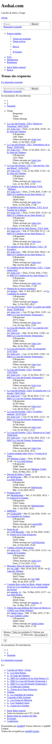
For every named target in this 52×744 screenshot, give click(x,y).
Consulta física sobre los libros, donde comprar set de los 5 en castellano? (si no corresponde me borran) (28, 587)
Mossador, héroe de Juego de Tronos (23, 566)
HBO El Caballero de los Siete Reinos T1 (26, 194)
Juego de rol (12, 529)
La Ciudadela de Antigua (18, 516)
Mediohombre (17, 495)
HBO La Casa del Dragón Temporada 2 (25, 314)
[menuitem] (22, 39)
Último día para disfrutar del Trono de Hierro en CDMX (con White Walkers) (29, 609)
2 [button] (7, 103)
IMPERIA (11, 511)
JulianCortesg (17, 613)
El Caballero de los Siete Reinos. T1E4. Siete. (28, 228)
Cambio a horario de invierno (20, 547)
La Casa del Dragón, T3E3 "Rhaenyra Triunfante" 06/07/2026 (24, 125)
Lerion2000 (16, 513)
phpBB (20, 726)
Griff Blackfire (17, 532)
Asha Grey (15, 129)
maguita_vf (16, 592)
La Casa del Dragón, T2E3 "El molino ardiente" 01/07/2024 (24, 412)
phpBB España (32, 731)
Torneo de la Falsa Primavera (23, 534)
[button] (11, 106)
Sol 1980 (15, 568)
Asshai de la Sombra (19, 498)
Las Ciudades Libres (19, 615)
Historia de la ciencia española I (21, 288)
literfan (14, 291)
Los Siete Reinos (25, 461)
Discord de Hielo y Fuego (19, 474)
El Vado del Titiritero (16, 131)
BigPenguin (16, 477)
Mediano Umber (18, 458)
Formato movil (13, 492)
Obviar (4, 18)
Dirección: (29, 635)
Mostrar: (7, 632)
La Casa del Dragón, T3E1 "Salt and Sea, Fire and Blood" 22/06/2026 (28, 166)
